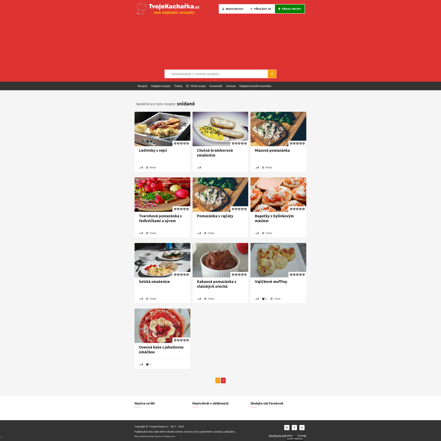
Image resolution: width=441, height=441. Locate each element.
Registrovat (234, 9)
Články (178, 85)
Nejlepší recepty (161, 85)
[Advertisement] (220, 42)
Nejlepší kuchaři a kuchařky (255, 85)
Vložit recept (198, 85)
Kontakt (302, 435)
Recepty (142, 85)
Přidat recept (291, 9)
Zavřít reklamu (295, 438)
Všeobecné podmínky (281, 435)
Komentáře (215, 85)
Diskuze (231, 85)
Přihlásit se (262, 9)
